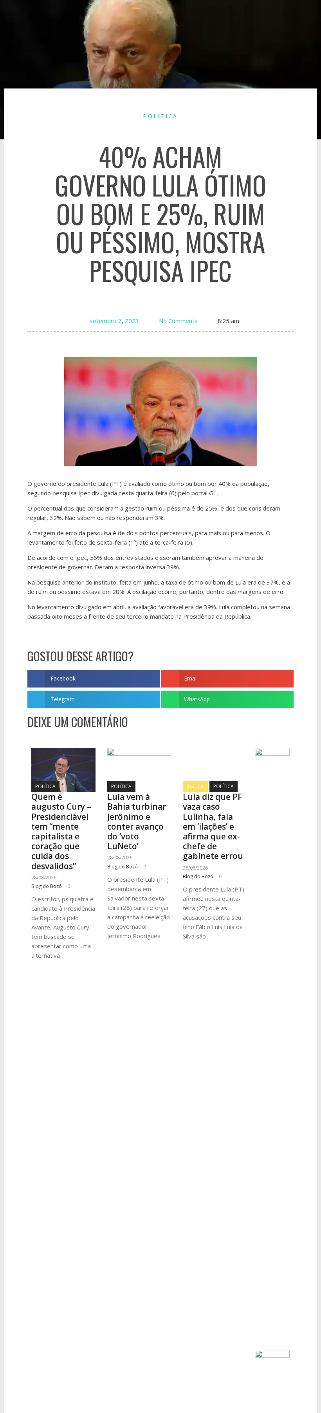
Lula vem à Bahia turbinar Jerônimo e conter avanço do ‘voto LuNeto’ (136, 821)
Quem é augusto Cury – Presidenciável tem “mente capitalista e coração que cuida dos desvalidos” (61, 831)
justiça (195, 786)
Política (160, 116)
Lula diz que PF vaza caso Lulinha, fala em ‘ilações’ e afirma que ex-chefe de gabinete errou (213, 826)
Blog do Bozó (46, 886)
